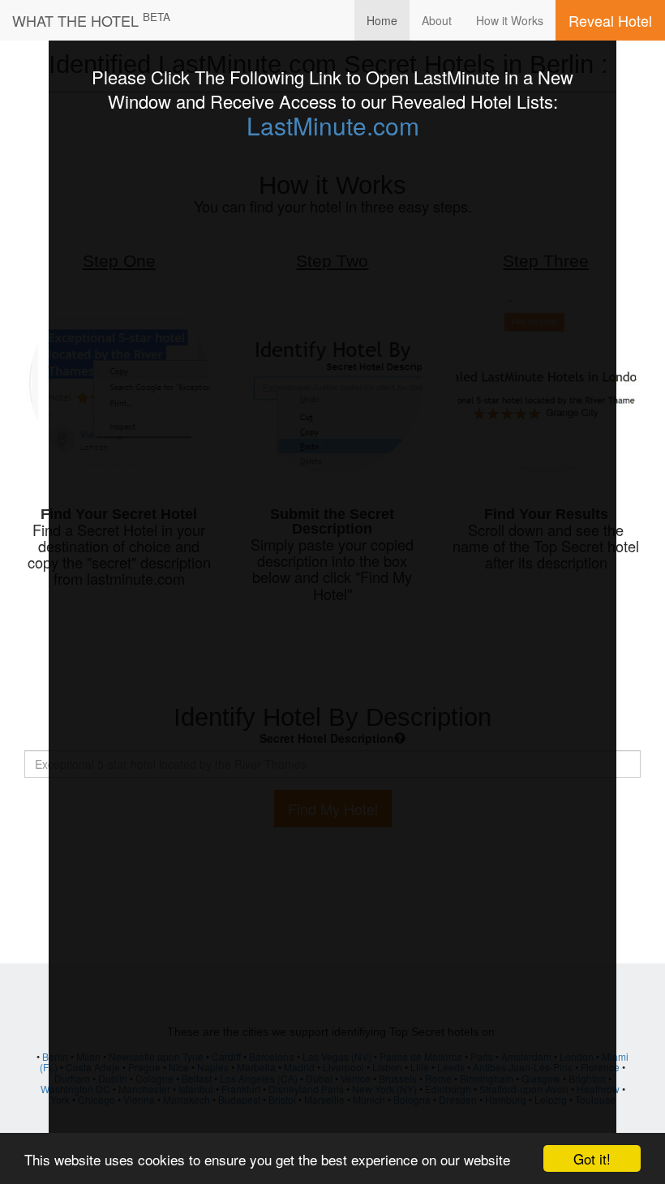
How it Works (509, 20)
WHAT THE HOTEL (91, 20)
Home (382, 20)
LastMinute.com (333, 125)
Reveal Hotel (610, 20)
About (437, 20)
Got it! (592, 1158)
